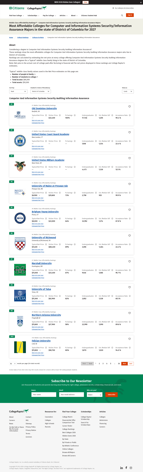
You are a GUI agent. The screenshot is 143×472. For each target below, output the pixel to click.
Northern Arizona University (46, 315)
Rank (12, 91)
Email (61, 390)
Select (90, 395)
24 (119, 363)
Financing (103, 423)
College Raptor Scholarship (86, 418)
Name (33, 390)
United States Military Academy (48, 160)
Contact (28, 417)
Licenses (29, 437)
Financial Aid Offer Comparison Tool (68, 421)
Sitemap (29, 424)
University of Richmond (44, 237)
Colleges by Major (38, 37)
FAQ (27, 420)
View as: (124, 88)
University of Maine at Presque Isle (50, 186)
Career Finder (67, 426)
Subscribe (111, 395)
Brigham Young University (45, 211)
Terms (28, 433)
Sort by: (11, 88)
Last (130, 363)
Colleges (48, 420)
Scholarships (33, 15)
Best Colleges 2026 (69, 432)
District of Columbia (38, 91)
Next (124, 363)
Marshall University (42, 263)
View (85, 2)
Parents (48, 427)
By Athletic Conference (70, 446)
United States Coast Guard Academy (50, 134)
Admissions (104, 420)
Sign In (130, 15)
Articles (63, 15)
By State (65, 439)
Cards (125, 91)
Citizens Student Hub (89, 15)
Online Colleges (67, 449)
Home (11, 37)
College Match (67, 417)
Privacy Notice (31, 430)
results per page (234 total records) (28, 363)
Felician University (41, 340)
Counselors (49, 417)
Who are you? (92, 390)
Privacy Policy (31, 427)
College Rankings (23, 37)
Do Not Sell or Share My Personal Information (16, 429)
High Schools (49, 423)
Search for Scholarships (85, 424)
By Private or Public (69, 442)
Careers (12, 420)
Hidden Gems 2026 (69, 436)
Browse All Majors (68, 452)
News (11, 424)
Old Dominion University (44, 108)
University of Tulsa (41, 289)
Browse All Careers (69, 456)
